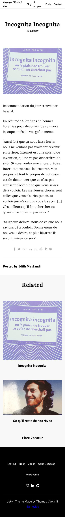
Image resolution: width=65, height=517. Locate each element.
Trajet (22, 463)
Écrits (49, 4)
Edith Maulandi (29, 266)
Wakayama (32, 474)
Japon (31, 463)
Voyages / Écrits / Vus (12, 4)
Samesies (32, 506)
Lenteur (11, 463)
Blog (29, 4)
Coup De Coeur (46, 463)
